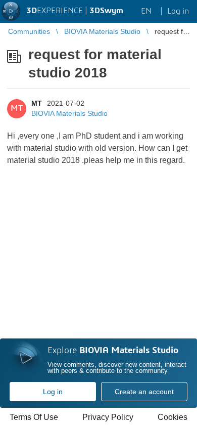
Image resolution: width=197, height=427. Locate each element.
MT (36, 103)
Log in (53, 392)
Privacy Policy (107, 417)
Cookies (172, 417)
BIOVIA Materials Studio (69, 113)
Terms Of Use (34, 417)
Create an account (144, 392)
